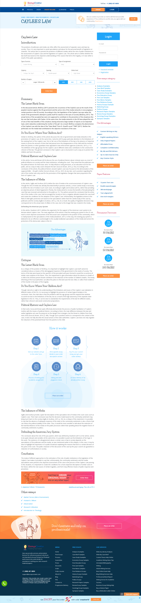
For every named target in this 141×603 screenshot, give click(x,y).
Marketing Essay (102, 107)
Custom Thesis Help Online (104, 557)
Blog (56, 577)
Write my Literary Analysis (104, 552)
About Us (58, 574)
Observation (28, 504)
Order (38, 10)
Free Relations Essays (104, 102)
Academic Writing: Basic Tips (105, 560)
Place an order (58, 396)
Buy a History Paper (102, 588)
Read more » (99, 21)
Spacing (48, 70)
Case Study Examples (104, 91)
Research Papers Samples (106, 112)
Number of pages (26, 79)
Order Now (84, 478)
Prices (72, 10)
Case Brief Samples (103, 88)
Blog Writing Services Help (104, 574)
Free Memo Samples (104, 100)
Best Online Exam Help (103, 571)
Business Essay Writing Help (105, 585)
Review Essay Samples (105, 114)
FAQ (56, 580)
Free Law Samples (103, 98)
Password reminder (107, 69)
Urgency (23, 70)
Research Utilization (31, 507)
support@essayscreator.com (31, 574)
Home (57, 552)
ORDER (98, 10)
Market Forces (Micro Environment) (36, 497)
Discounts (58, 566)
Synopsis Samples (103, 119)
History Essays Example (105, 105)
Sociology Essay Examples (106, 116)
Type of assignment (65, 61)
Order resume (59, 571)
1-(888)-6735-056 (4, 583)
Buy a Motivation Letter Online (105, 591)
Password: (102, 53)
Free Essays (59, 554)
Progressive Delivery (61, 585)
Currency (61, 79)
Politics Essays (102, 109)
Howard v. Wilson (30, 500)
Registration (105, 72)
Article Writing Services (103, 568)
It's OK (133, 19)
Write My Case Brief (102, 554)
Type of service (25, 61)
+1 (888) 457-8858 (113, 3)
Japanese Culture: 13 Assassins (33, 487)
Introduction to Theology (32, 510)
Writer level (74, 70)
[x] (70, 599)
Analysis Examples (103, 86)
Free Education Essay (104, 95)
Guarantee (62, 10)
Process (30, 10)
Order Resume (49, 10)
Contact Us (58, 582)
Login (112, 10)
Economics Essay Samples (106, 93)
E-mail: (101, 44)
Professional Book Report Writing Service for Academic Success (105, 579)
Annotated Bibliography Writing (103, 564)
